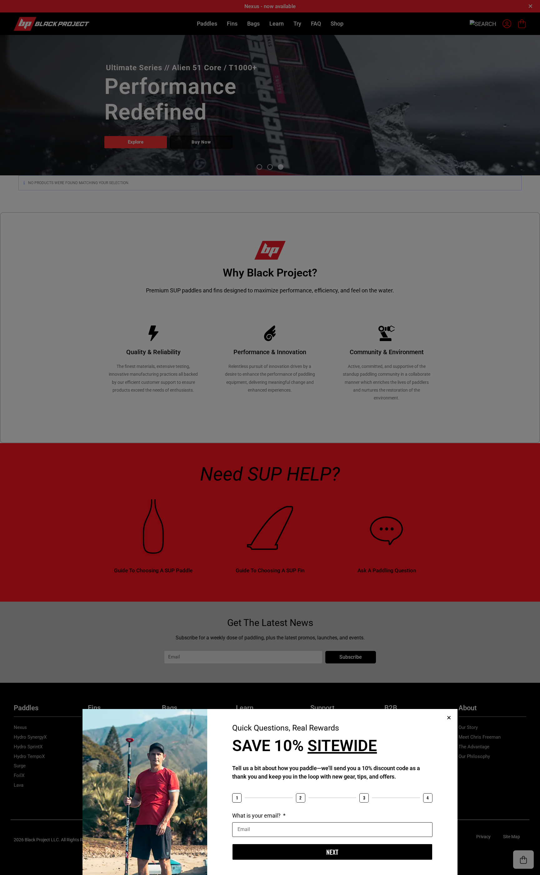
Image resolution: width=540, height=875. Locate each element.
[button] (449, 717)
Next (332, 852)
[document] (270, 437)
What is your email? (257, 815)
